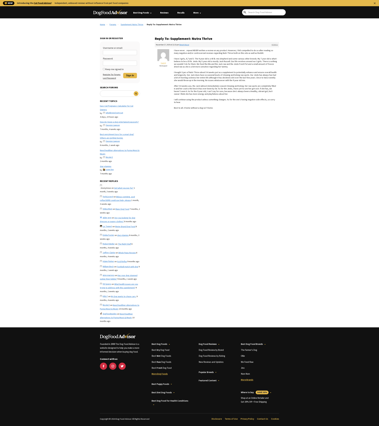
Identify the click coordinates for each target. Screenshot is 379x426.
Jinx (243, 368)
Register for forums (112, 74)
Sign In (130, 75)
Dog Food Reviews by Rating (212, 356)
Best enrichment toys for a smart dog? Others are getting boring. (117, 136)
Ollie (243, 356)
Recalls (180, 12)
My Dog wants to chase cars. (123, 296)
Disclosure (217, 419)
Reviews (164, 12)
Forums (113, 24)
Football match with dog (127, 266)
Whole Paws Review (127, 252)
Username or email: (113, 48)
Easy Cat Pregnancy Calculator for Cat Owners (116, 108)
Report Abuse (184, 45)
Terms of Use (231, 419)
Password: (108, 58)
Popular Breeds (206, 372)
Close (375, 3)
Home (102, 24)
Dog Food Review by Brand (211, 350)
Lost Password (109, 78)
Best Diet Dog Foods (162, 392)
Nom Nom (245, 373)
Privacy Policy (247, 419)
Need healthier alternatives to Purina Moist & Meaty (119, 152)
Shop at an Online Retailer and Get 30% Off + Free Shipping (255, 400)
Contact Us (262, 419)
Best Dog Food (160, 350)
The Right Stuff (124, 244)
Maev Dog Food (122, 209)
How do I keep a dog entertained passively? (119, 122)
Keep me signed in (114, 69)
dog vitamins (105, 166)
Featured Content (208, 380)
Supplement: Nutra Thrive (132, 24)
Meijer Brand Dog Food (125, 226)
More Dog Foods (160, 373)
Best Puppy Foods (160, 384)
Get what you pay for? (124, 188)
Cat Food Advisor (42, 3)
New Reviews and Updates (211, 362)
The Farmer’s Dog (249, 350)
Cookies (275, 419)
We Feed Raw (247, 362)
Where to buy (254, 392)
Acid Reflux (122, 261)
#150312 (275, 45)
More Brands (247, 379)
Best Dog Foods (141, 12)
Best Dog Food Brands (252, 344)
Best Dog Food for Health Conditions (170, 400)
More (196, 12)
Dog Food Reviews (208, 344)
